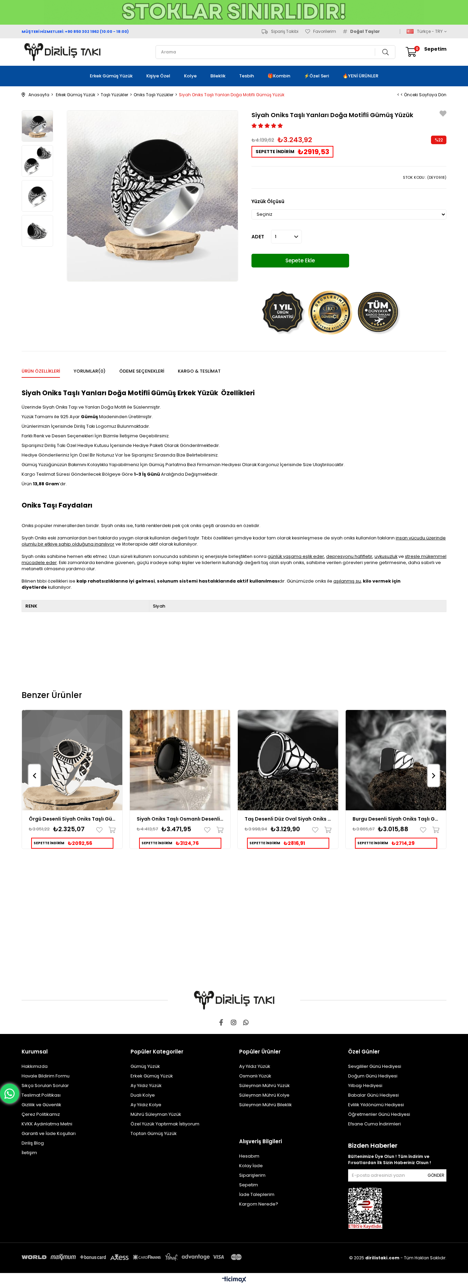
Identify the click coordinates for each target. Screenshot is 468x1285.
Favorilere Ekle (101, 830)
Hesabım (249, 1156)
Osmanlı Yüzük (255, 1076)
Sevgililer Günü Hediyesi (374, 1066)
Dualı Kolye (143, 1095)
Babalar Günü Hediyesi (373, 1095)
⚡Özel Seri (316, 76)
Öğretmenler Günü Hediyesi (379, 1114)
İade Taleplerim (256, 1194)
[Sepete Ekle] (110, 830)
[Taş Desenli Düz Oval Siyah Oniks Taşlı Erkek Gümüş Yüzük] (288, 760)
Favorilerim (324, 31)
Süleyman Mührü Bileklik (265, 1104)
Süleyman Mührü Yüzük (264, 1085)
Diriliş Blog (33, 1143)
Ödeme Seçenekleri (141, 371)
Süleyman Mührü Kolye (264, 1095)
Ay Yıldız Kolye (146, 1104)
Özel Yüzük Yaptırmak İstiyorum (165, 1124)
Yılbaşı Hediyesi (365, 1085)
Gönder (436, 1175)
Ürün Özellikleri (41, 371)
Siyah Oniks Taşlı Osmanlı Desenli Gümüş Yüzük (180, 818)
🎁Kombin (279, 76)
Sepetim (248, 1185)
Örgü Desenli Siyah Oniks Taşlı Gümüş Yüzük (72, 818)
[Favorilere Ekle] (443, 114)
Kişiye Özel (158, 76)
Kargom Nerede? (258, 1204)
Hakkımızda (35, 1066)
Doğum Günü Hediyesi (372, 1076)
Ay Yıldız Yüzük (146, 1085)
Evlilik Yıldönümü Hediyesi (376, 1104)
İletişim (29, 1152)
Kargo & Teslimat (199, 371)
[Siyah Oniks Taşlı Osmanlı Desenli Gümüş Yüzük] (180, 760)
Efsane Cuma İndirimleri (374, 1124)
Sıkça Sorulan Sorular (45, 1085)
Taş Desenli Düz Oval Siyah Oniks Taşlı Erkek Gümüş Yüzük (288, 818)
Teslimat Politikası (41, 1095)
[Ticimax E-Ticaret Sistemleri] (234, 1280)
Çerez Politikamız (41, 1114)
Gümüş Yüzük (145, 1066)
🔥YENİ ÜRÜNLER (360, 76)
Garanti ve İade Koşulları (49, 1133)
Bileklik (217, 76)
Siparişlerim (252, 1175)
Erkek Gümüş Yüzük (111, 76)
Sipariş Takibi (284, 31)
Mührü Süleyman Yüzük (156, 1114)
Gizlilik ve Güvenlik (41, 1104)
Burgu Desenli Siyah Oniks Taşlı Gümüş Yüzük (396, 818)
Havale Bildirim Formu (46, 1076)
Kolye (190, 76)
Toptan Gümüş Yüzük (154, 1133)
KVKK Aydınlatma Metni (47, 1124)
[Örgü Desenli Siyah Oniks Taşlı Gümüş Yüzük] (72, 760)
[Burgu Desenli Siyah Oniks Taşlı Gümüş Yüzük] (396, 760)
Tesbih (246, 76)
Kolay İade (251, 1165)
